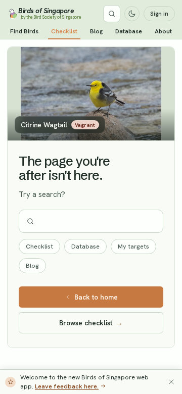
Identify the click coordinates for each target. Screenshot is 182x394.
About (163, 31)
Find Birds (24, 31)
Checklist (64, 31)
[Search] (111, 13)
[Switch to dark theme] (132, 13)
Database (128, 31)
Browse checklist (91, 322)
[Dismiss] (171, 381)
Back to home (96, 297)
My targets (133, 246)
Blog (96, 31)
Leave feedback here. (67, 386)
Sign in (159, 13)
